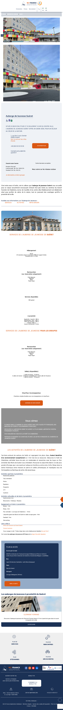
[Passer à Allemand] (46, 9)
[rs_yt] (33, 668)
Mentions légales (27, 704)
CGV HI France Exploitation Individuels (12, 704)
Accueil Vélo (44, 531)
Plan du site (54, 704)
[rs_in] (36, 668)
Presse (25, 9)
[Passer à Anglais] (43, 9)
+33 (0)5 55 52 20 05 (17, 146)
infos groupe (34, 202)
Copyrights (47, 704)
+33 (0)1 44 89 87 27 (52, 692)
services (8, 202)
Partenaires (19, 9)
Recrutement (32, 9)
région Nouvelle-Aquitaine (39, 534)
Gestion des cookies (38, 704)
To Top (60, 700)
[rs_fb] (26, 668)
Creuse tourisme (7, 528)
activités (20, 202)
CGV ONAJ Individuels (31, 701)
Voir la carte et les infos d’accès (18, 140)
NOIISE (34, 706)
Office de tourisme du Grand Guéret (12, 525)
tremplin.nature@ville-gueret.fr (18, 152)
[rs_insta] (29, 668)
